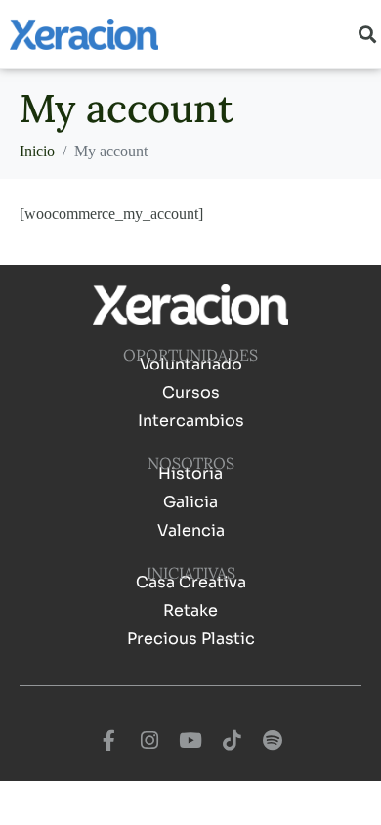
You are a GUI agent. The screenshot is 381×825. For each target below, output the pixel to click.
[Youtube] (190, 740)
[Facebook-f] (108, 740)
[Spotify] (272, 740)
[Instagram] (149, 740)
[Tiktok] (231, 740)
